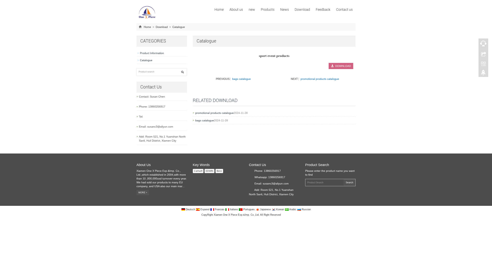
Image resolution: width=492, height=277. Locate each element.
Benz (219, 171)
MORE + (142, 192)
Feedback (323, 10)
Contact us (344, 10)
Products (267, 10)
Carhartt (198, 171)
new (252, 10)
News (284, 10)
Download (302, 10)
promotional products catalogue (320, 78)
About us (236, 10)
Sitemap (286, 214)
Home (219, 10)
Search (349, 182)
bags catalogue (241, 78)
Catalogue (178, 26)
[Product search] (182, 72)
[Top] (483, 73)
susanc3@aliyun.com (160, 126)
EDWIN (209, 171)
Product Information (152, 53)
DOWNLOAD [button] (342, 66)
